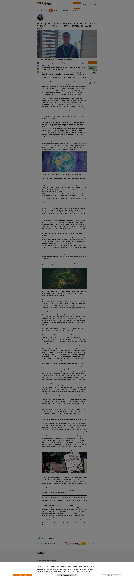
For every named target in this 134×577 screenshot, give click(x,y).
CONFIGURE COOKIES (111, 575)
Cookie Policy (70, 571)
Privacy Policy (78, 571)
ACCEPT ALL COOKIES (22, 575)
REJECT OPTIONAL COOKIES (67, 575)
